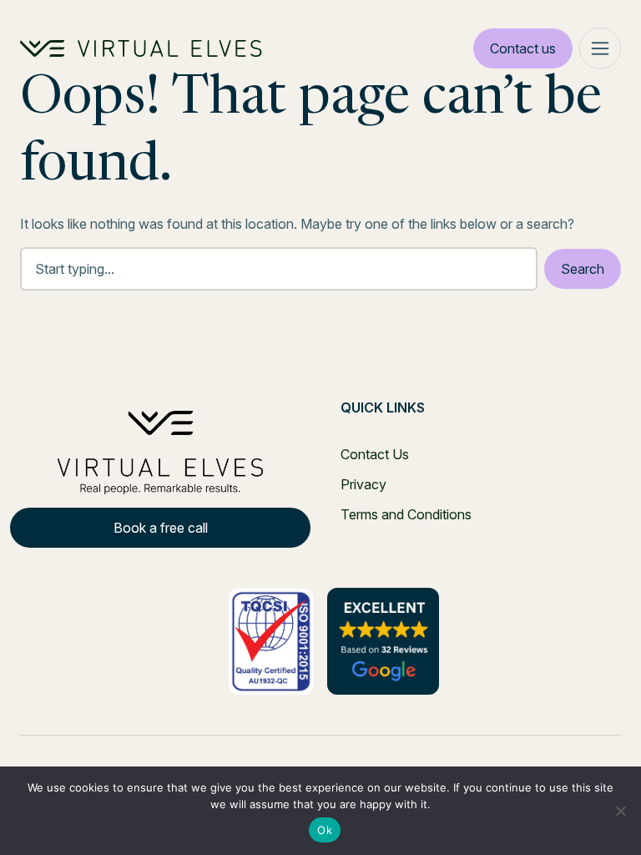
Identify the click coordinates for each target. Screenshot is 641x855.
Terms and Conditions (406, 514)
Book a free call (161, 527)
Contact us (523, 48)
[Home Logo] (141, 48)
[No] (620, 810)
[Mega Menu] (600, 48)
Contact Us (375, 454)
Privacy (363, 484)
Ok (324, 830)
